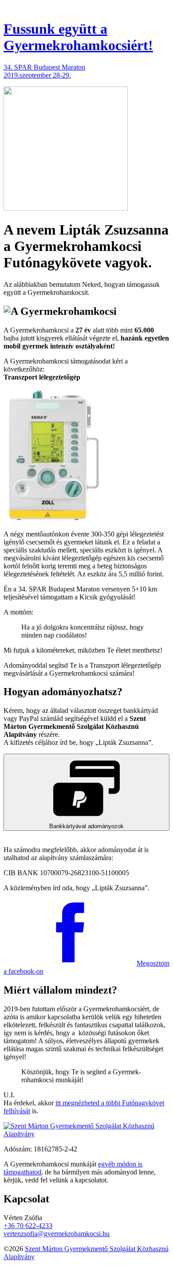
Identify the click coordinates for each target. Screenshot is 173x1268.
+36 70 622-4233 (28, 1225)
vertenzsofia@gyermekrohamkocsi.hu (57, 1233)
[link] (86, 792)
